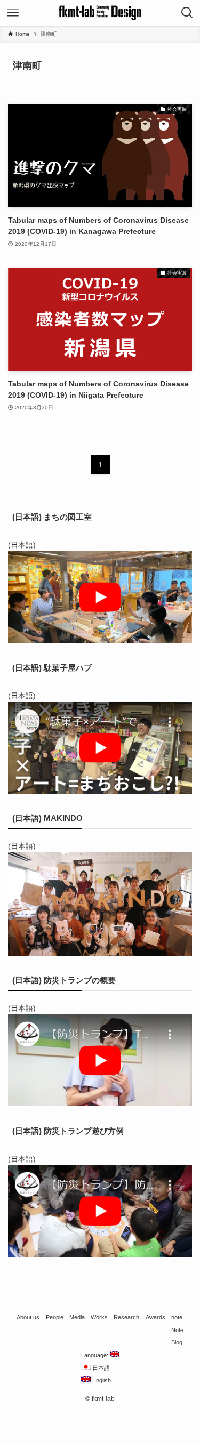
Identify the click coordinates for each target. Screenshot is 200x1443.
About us (28, 1317)
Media (77, 1317)
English (101, 1380)
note (176, 1317)
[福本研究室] (100, 13)
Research (126, 1317)
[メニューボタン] (13, 13)
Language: (95, 1355)
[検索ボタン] (187, 13)
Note (177, 1330)
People (54, 1317)
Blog (176, 1342)
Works (99, 1317)
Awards (155, 1317)
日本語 (100, 1368)
